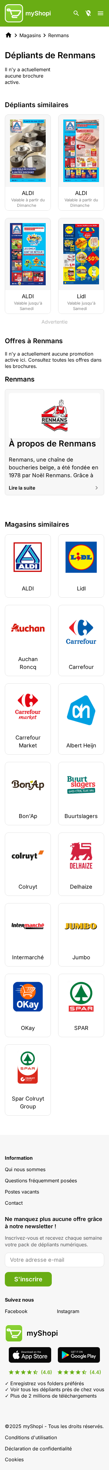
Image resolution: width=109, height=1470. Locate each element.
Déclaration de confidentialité (38, 1449)
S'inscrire (28, 1279)
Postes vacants (22, 1192)
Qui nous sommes (25, 1169)
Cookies (14, 1459)
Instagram (68, 1311)
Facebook (16, 1311)
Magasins (30, 35)
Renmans (58, 35)
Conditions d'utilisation (31, 1437)
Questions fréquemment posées (41, 1181)
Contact (14, 1203)
